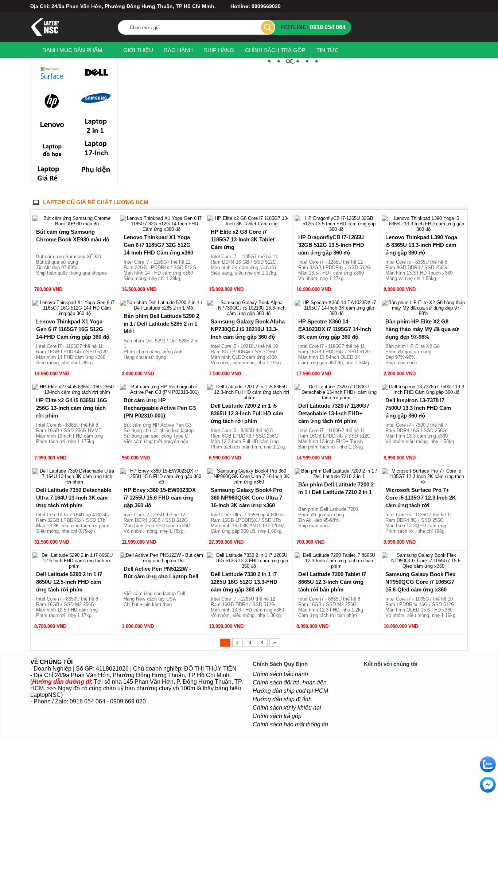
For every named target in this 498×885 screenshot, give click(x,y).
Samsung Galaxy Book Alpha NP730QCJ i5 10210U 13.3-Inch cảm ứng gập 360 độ (248, 329)
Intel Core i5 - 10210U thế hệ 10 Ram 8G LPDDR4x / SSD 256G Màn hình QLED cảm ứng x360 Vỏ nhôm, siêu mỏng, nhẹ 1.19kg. (246, 354)
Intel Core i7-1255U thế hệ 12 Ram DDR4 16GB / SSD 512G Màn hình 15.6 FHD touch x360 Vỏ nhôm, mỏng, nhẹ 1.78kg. (157, 523)
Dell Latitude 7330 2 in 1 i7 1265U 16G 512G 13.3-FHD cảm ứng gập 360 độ (244, 582)
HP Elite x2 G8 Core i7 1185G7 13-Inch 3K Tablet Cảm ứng (243, 239)
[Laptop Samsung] (96, 99)
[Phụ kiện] (96, 173)
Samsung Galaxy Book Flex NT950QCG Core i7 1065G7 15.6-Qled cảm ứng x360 (420, 582)
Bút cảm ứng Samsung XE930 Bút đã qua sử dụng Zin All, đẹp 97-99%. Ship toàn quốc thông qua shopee (71, 265)
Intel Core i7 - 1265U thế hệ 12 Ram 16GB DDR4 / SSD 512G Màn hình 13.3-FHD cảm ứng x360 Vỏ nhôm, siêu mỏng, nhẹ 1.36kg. (247, 607)
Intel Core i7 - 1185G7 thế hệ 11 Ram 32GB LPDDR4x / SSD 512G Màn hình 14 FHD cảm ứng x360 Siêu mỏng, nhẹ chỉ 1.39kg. (160, 270)
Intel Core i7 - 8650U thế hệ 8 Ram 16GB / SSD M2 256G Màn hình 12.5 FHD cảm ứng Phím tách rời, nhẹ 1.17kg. (67, 607)
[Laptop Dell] (96, 73)
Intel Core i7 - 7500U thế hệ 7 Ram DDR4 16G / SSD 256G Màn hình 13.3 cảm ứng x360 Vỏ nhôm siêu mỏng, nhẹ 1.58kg (419, 433)
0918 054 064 (328, 27)
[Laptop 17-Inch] (96, 149)
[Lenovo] (52, 125)
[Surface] (52, 73)
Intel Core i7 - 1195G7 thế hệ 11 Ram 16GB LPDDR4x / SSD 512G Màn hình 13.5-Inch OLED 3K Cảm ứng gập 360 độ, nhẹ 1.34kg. (334, 354)
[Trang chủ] (33, 50)
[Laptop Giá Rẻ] (52, 173)
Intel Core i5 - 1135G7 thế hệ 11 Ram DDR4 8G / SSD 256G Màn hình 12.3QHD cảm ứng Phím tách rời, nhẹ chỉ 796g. (418, 523)
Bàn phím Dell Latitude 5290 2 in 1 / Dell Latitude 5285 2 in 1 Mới (161, 323)
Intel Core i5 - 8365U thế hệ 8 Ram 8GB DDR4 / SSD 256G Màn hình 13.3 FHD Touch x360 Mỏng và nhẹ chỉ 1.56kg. (418, 270)
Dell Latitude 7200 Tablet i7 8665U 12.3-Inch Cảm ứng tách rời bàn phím (332, 582)
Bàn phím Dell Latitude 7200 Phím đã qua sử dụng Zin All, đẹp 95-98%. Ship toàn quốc (328, 517)
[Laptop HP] (52, 102)
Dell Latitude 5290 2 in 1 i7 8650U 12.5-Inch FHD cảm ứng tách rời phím (69, 582)
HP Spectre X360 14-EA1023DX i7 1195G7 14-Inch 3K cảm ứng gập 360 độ (334, 329)
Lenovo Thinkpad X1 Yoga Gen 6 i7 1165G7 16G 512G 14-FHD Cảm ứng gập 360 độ (72, 329)
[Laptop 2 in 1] (96, 125)
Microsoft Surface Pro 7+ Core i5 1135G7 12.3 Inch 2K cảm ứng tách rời (420, 497)
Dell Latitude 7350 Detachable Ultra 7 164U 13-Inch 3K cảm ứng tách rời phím (73, 497)
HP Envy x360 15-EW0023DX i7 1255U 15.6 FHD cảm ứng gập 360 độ (160, 497)
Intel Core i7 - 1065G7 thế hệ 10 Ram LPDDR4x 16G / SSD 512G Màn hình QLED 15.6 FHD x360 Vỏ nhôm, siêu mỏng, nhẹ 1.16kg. (421, 607)
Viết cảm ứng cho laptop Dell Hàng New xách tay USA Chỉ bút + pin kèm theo (154, 599)
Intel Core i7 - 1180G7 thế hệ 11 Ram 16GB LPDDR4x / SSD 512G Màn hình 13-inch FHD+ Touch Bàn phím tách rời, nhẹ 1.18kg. (334, 439)
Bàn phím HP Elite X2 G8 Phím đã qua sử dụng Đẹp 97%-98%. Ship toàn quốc (412, 354)
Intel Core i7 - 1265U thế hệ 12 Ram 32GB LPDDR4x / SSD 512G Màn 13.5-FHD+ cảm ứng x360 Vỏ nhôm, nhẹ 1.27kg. (334, 270)
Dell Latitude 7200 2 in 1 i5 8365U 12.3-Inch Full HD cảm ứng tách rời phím (247, 413)
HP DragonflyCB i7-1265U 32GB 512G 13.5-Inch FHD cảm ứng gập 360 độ (331, 245)
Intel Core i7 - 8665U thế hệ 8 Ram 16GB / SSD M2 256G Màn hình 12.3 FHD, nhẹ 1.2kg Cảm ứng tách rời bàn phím (330, 607)
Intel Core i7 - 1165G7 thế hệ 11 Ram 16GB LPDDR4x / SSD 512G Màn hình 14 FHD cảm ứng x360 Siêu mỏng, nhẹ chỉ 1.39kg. (72, 354)
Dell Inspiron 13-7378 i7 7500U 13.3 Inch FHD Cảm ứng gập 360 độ (418, 408)
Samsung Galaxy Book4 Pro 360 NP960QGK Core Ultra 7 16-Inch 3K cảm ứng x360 (246, 497)
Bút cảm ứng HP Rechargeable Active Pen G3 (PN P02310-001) (160, 408)
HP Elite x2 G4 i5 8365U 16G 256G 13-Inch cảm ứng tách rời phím (71, 408)
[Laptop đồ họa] (52, 149)
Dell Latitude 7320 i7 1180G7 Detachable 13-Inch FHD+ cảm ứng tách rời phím (333, 413)
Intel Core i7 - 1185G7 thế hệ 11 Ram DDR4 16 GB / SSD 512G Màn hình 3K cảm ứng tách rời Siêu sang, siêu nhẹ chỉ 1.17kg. (244, 265)
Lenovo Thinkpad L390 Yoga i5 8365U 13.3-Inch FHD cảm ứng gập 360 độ (421, 245)
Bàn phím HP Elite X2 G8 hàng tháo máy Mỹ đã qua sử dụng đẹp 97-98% (422, 329)
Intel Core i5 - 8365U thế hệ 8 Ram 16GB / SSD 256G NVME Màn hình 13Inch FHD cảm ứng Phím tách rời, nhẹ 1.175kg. (69, 433)
